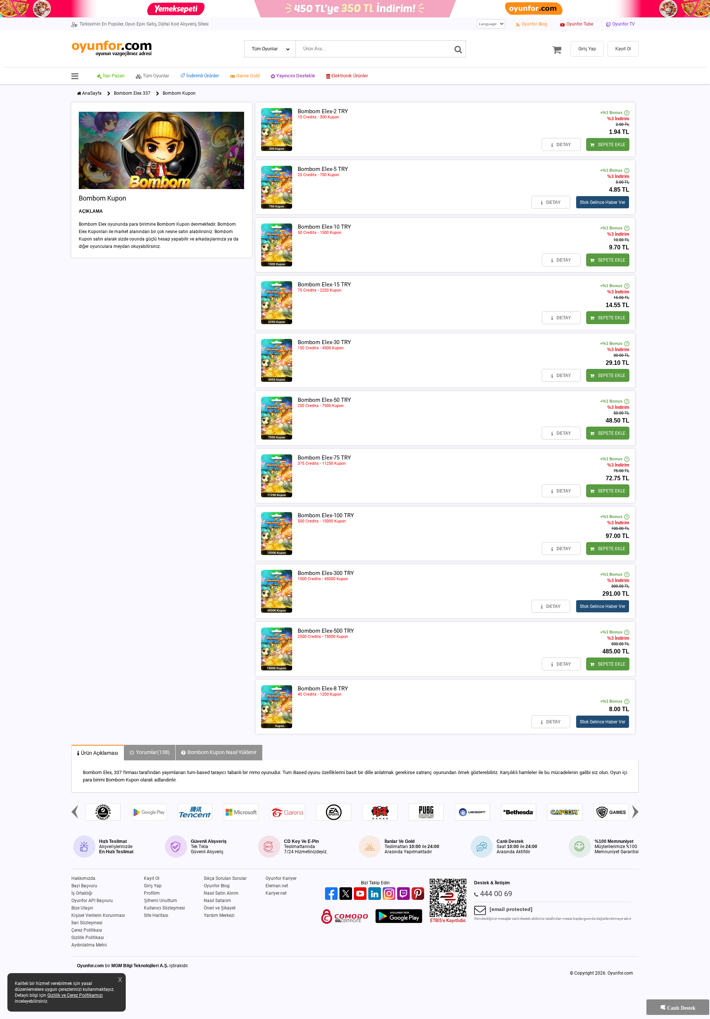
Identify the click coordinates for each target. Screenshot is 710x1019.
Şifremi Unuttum (160, 900)
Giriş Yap (153, 885)
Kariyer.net (276, 893)
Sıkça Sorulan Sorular (225, 878)
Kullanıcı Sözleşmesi (164, 908)
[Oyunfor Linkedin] (375, 894)
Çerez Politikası (86, 930)
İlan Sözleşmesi (86, 922)
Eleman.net (277, 885)
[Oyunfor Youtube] (361, 894)
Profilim (152, 893)
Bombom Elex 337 (132, 93)
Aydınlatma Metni (89, 945)
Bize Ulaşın (82, 908)
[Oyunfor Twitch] (404, 894)
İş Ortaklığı (81, 893)
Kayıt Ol (151, 878)
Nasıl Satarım (217, 900)
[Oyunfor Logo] (111, 49)
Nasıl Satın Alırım (221, 893)
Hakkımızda (83, 878)
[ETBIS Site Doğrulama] (448, 921)
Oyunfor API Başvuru (92, 900)
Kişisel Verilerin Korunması (98, 915)
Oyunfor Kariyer (281, 878)
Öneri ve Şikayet (220, 908)
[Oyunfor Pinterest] (419, 894)
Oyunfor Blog (217, 885)
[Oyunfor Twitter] (346, 894)
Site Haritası (156, 915)
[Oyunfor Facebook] (332, 894)
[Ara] (458, 48)
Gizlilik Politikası (87, 937)
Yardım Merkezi (219, 915)
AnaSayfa (92, 93)
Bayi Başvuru (84, 885)
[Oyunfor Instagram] (390, 894)
